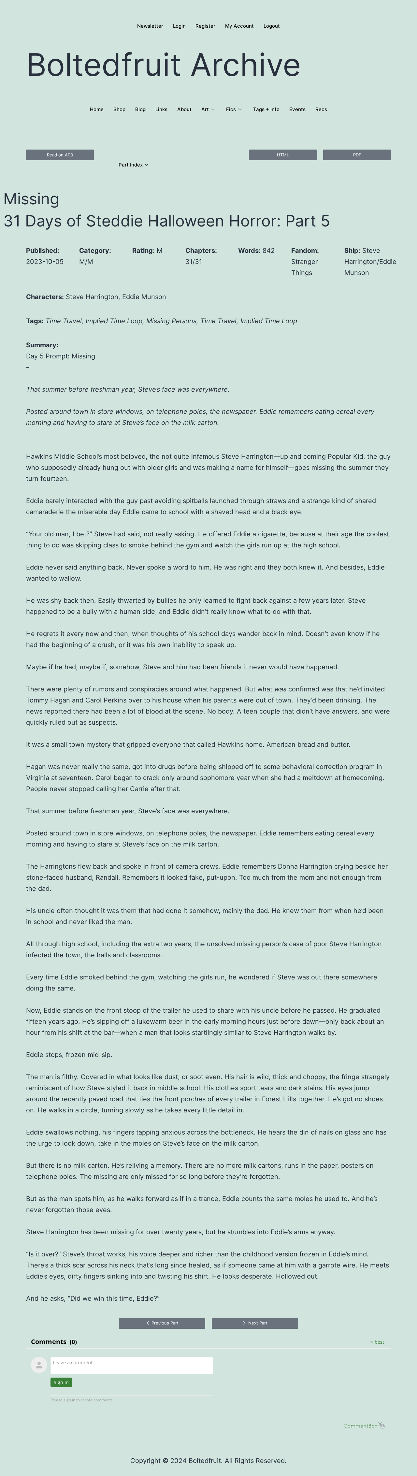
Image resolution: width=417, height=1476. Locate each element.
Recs (321, 109)
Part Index (131, 165)
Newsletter (150, 26)
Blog (140, 109)
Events (297, 109)
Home (97, 109)
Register (205, 26)
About (184, 109)
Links (161, 109)
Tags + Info (266, 109)
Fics (231, 109)
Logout (272, 26)
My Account (239, 26)
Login (179, 26)
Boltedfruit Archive (163, 64)
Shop (119, 109)
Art (205, 109)
